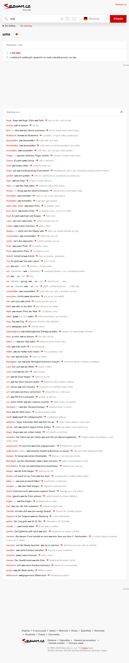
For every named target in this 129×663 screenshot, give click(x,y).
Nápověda (65, 640)
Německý (63, 630)
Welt (8, 306)
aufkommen (12, 451)
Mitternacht (11, 575)
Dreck (9, 491)
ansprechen (12, 446)
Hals (8, 185)
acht (8, 326)
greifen (9, 175)
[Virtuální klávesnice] (74, 19)
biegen (9, 471)
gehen (9, 521)
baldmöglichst (13, 331)
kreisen (10, 560)
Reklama (52, 640)
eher (8, 336)
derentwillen (12, 145)
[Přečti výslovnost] (17, 34)
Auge (8, 120)
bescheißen (12, 466)
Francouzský (39, 630)
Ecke (8, 496)
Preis (8, 246)
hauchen (10, 545)
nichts (9, 241)
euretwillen (11, 150)
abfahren (10, 422)
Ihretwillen (11, 201)
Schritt (9, 256)
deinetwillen (12, 140)
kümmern (11, 565)
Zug (8, 321)
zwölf (8, 417)
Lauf (8, 366)
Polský (42, 634)
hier (8, 356)
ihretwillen (11, 196)
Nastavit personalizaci (85, 640)
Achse (9, 427)
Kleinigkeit (11, 361)
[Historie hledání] (67, 19)
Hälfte (9, 351)
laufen (9, 570)
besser (9, 125)
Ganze (9, 160)
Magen (9, 231)
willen (9, 316)
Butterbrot (11, 135)
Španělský (86, 630)
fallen (9, 341)
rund (8, 371)
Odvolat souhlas (56, 643)
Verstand (10, 407)
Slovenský (99, 630)
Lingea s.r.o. (87, 648)
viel (8, 301)
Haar (8, 180)
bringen (10, 486)
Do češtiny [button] (10, 26)
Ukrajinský (30, 634)
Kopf (8, 216)
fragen (9, 501)
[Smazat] (62, 19)
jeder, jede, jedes (14, 206)
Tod (8, 261)
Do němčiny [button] (26, 26)
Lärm (8, 221)
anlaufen (10, 437)
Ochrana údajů (76, 643)
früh (8, 506)
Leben (9, 226)
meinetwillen (12, 236)
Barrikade (11, 461)
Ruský (74, 630)
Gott (8, 165)
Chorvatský (53, 634)
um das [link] (16, 53)
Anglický (26, 630)
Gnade (9, 526)
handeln (10, 536)
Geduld (10, 511)
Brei (8, 130)
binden (9, 476)
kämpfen (10, 550)
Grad (8, 170)
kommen (10, 555)
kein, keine (11, 211)
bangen (10, 456)
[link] (11, 53)
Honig (9, 190)
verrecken (11, 296)
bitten (9, 481)
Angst (9, 432)
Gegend (10, 516)
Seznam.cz (120, 4)
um (7, 266)
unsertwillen (12, 291)
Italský (52, 630)
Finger (9, 155)
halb (8, 346)
